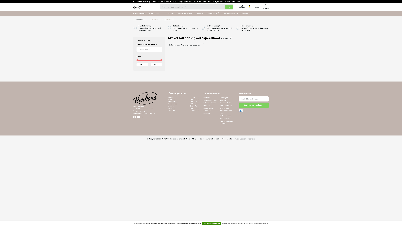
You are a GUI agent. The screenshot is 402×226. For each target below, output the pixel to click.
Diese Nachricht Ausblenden (211, 223)
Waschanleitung (226, 105)
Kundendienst (209, 108)
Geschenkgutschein (231, 13)
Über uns (207, 98)
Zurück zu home (144, 41)
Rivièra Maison (138, 13)
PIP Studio (169, 13)
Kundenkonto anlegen (253, 105)
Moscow (245, 13)
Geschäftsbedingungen (212, 100)
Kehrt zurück (208, 105)
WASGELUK (200, 13)
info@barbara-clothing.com (145, 113)
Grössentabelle (225, 103)
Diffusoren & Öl (213, 13)
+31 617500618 (140, 111)
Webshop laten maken (231, 139)
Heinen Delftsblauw (185, 13)
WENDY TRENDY (154, 13)
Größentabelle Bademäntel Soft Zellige (226, 110)
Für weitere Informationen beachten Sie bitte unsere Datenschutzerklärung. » (245, 223)
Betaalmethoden (210, 103)
